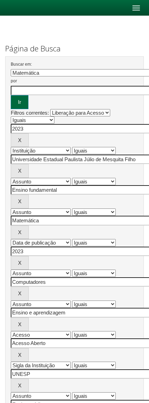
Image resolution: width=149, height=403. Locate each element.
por (14, 81)
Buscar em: (21, 64)
